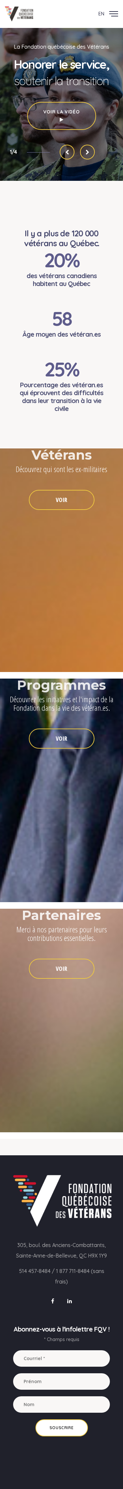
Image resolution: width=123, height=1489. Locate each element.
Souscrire (61, 1427)
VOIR (61, 500)
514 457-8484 (35, 1271)
